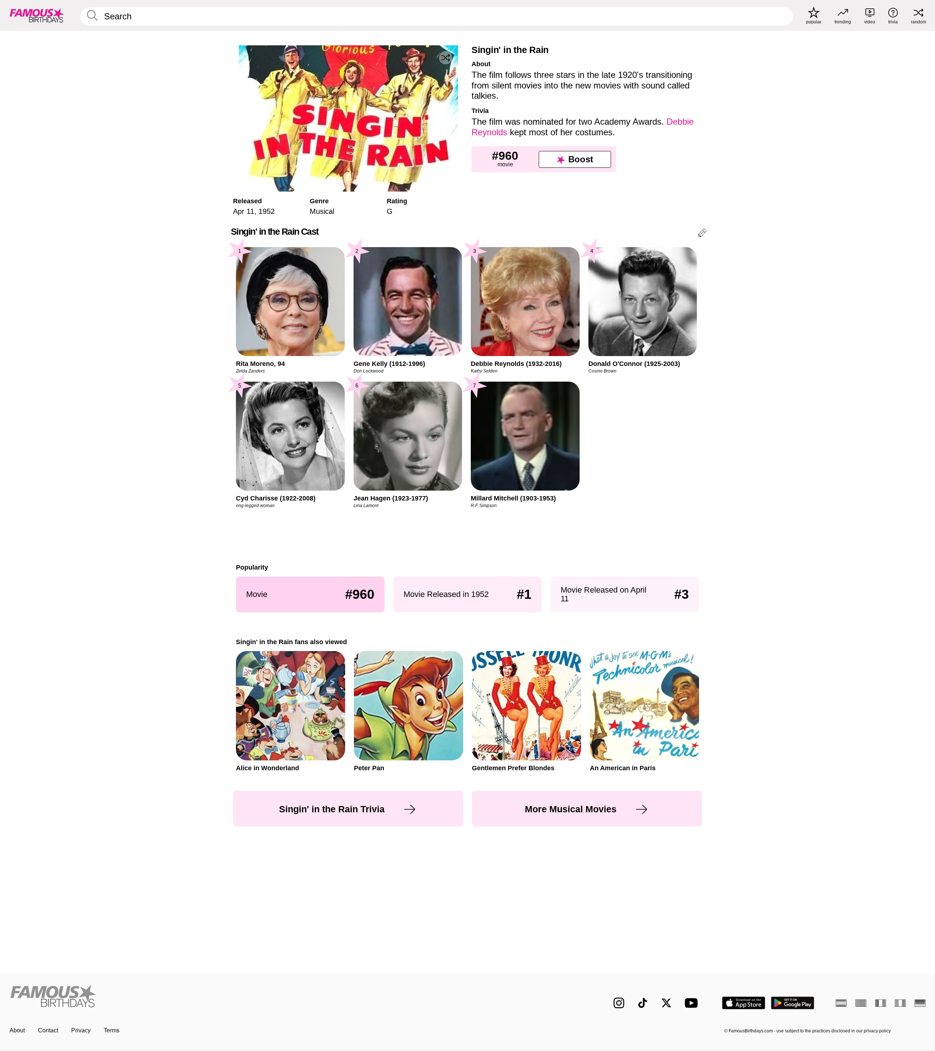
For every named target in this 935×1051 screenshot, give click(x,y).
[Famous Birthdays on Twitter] (666, 1003)
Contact (48, 1030)
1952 (267, 211)
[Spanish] (841, 1003)
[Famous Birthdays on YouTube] (693, 1003)
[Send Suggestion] (702, 234)
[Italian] (900, 1003)
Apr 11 (243, 211)
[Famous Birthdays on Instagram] (619, 1003)
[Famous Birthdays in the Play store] (792, 1003)
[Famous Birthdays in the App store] (743, 1003)
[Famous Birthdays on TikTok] (642, 1003)
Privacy (81, 1030)
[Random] (445, 57)
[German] (920, 1003)
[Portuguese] (860, 1003)
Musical (322, 211)
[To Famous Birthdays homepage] (37, 15)
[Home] (236, 997)
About (17, 1030)
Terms (111, 1030)
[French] (880, 1003)
